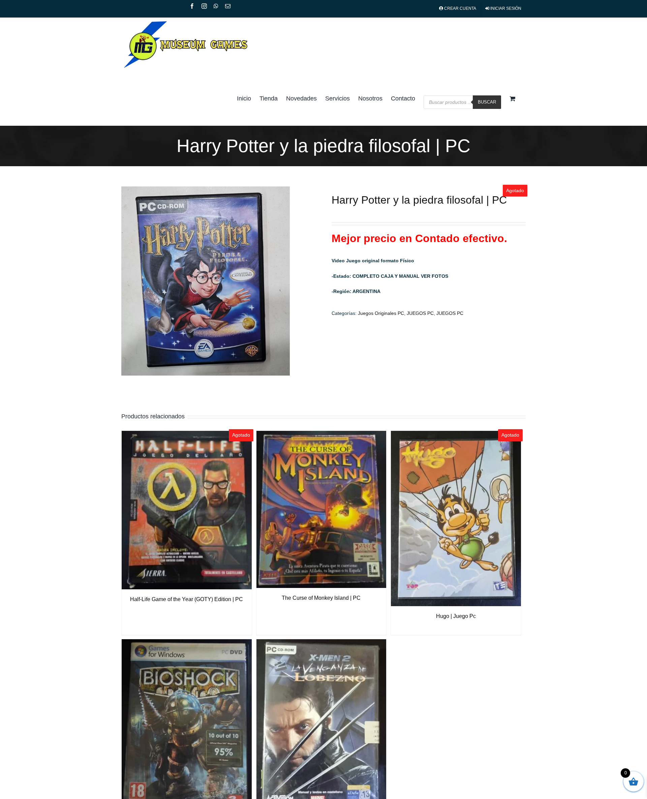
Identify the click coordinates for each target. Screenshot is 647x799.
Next (310, 281)
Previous (126, 281)
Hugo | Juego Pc (456, 616)
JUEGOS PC (420, 313)
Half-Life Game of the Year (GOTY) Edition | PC (186, 599)
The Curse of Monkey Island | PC (321, 598)
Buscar (487, 102)
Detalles (186, 511)
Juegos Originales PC (381, 313)
